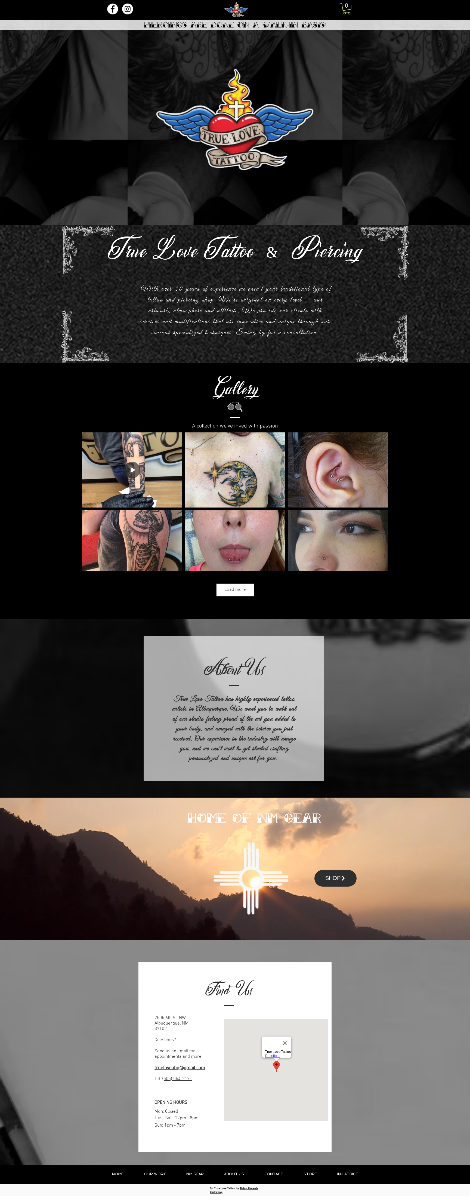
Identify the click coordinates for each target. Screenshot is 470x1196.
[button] (347, 8)
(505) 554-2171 (177, 1079)
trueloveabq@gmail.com (179, 1068)
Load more (235, 589)
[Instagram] (127, 9)
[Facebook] (112, 9)
